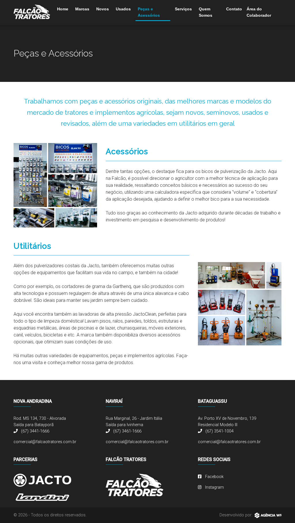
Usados (123, 9)
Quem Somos (205, 12)
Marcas (82, 9)
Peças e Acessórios (149, 12)
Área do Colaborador (259, 12)
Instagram (214, 487)
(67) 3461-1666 (126, 431)
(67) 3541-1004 (219, 431)
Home (62, 9)
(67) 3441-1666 (34, 431)
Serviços (183, 9)
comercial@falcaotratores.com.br (45, 441)
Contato (234, 9)
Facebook (214, 476)
